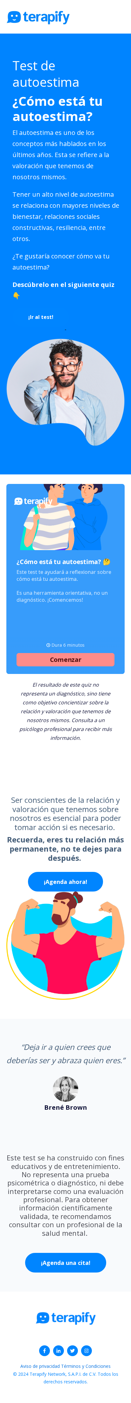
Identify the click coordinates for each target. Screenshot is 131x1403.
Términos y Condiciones (86, 1366)
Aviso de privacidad (40, 1366)
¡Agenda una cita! (65, 1263)
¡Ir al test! (40, 317)
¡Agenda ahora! (65, 882)
